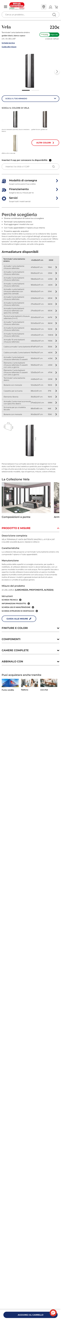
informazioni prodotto (14, 603)
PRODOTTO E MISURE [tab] (16, 528)
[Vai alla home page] (24, 6)
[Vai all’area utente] (50, 7)
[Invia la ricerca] (54, 14)
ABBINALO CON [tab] (12, 661)
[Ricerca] (48, 7)
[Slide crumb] (26, 90)
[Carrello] (56, 7)
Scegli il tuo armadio (16, 98)
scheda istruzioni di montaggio (18, 611)
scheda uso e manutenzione (16, 607)
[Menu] (5, 7)
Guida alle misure (9, 47)
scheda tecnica (10, 600)
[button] (30, 70)
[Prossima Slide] (57, 71)
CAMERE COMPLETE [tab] (15, 650)
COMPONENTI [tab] (11, 639)
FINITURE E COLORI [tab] (15, 628)
